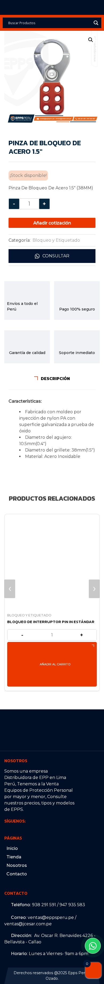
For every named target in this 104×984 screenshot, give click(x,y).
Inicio (12, 848)
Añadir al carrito (55, 664)
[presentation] (9, 589)
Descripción (55, 378)
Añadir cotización (52, 222)
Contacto (16, 873)
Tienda (13, 856)
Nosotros (16, 865)
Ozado (52, 978)
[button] (90, 40)
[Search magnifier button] (96, 23)
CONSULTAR (55, 255)
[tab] (52, 378)
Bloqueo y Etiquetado (56, 240)
